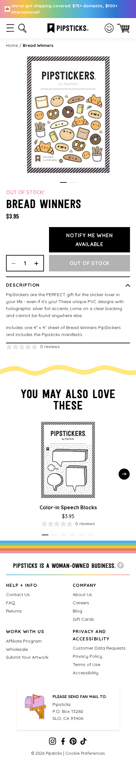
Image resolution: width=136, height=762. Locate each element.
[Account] (109, 28)
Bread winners (38, 45)
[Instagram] (52, 743)
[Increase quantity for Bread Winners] (38, 263)
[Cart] (123, 28)
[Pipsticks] (68, 27)
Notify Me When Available (89, 239)
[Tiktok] (83, 743)
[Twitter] (73, 743)
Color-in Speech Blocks (68, 507)
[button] (10, 28)
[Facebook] (62, 743)
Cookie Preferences (85, 753)
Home (12, 45)
